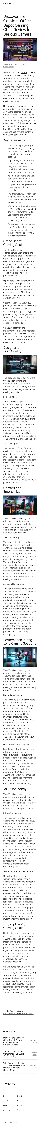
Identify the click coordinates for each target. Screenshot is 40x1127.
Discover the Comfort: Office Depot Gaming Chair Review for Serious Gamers (13, 1041)
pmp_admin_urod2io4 (18, 64)
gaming (23, 72)
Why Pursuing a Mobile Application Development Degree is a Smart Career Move (15, 1066)
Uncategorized (8, 67)
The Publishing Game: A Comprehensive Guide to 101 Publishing (18, 1012)
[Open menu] (35, 3)
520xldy (7, 3)
